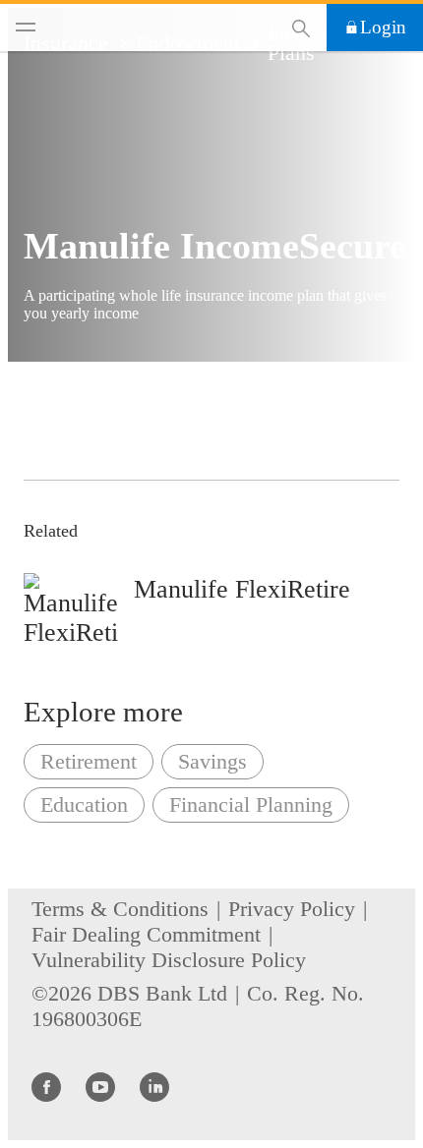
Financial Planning (250, 804)
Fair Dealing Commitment (146, 934)
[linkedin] (154, 1086)
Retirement (88, 761)
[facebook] (46, 1086)
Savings (212, 761)
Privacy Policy (291, 908)
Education (84, 804)
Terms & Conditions (120, 908)
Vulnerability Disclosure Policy (168, 959)
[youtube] (100, 1086)
